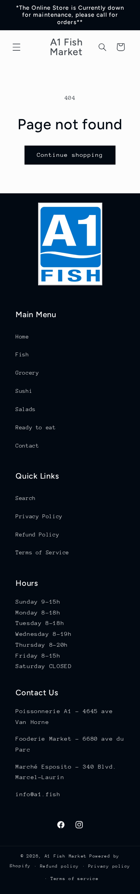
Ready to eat (36, 427)
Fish (22, 354)
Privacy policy (109, 866)
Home (22, 336)
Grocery (27, 373)
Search (26, 498)
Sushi (24, 391)
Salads (26, 409)
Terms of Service (42, 552)
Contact (27, 446)
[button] (16, 47)
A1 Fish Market (66, 856)
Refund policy (59, 866)
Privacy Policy (39, 516)
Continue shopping (70, 154)
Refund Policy (37, 534)
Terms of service (75, 878)
